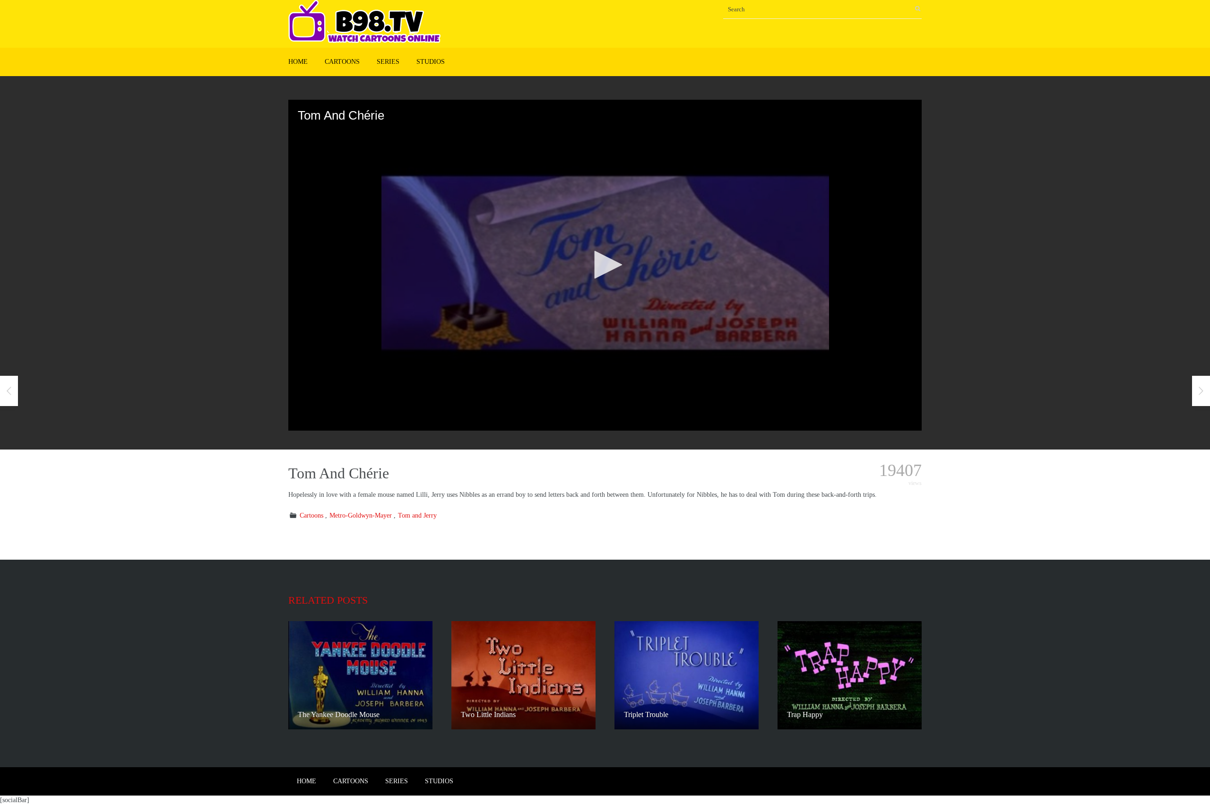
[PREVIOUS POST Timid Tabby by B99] (9, 391)
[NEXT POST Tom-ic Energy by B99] (1201, 391)
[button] (605, 265)
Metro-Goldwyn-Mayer (360, 515)
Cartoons (342, 61)
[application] (605, 265)
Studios (430, 61)
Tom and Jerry (417, 515)
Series (388, 61)
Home (298, 61)
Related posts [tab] (328, 600)
